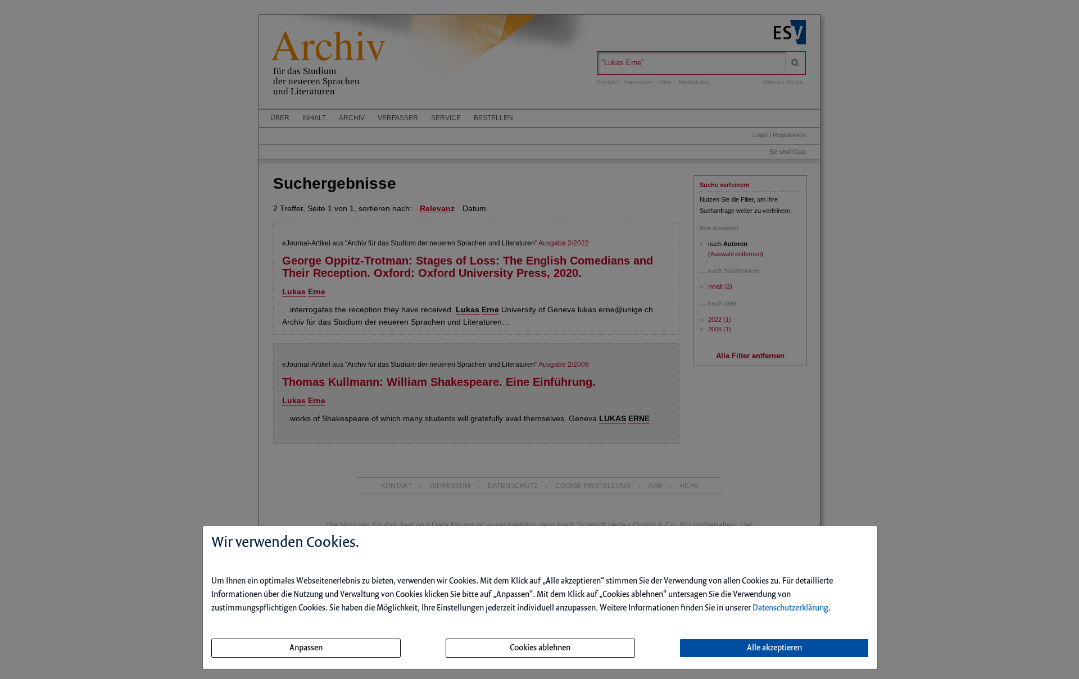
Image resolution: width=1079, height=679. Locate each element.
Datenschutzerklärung (790, 608)
